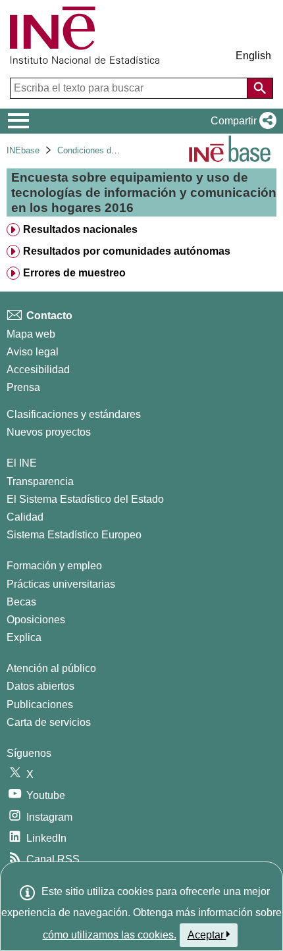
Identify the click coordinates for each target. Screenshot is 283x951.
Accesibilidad (38, 369)
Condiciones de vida (95, 150)
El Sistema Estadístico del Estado (85, 499)
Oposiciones (36, 619)
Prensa (23, 387)
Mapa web (31, 334)
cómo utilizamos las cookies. (109, 934)
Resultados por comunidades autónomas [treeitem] (126, 251)
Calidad (25, 517)
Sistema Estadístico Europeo (74, 534)
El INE (22, 463)
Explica (24, 637)
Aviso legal (33, 351)
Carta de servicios (49, 722)
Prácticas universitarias (61, 584)
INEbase (23, 150)
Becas (21, 601)
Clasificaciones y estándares (74, 414)
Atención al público (51, 668)
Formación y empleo (54, 565)
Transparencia (40, 481)
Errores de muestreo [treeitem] (74, 272)
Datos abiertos (40, 686)
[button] (240, 121)
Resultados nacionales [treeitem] (80, 229)
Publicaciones (40, 704)
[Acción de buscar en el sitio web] (260, 88)
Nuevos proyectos (49, 432)
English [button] (253, 55)
